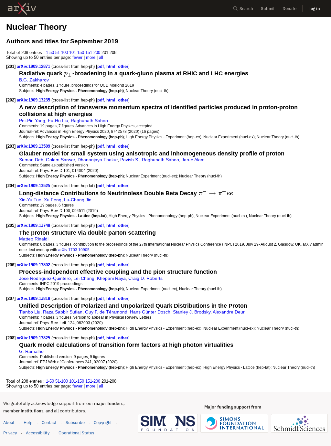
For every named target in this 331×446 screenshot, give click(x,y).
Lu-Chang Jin (77, 199)
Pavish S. (129, 159)
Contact (49, 422)
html (110, 66)
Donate (289, 8)
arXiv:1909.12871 (34, 66)
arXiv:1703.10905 (74, 250)
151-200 (92, 52)
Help (28, 422)
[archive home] (22, 8)
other (123, 66)
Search (246, 8)
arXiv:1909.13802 (34, 264)
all (101, 57)
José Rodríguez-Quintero (45, 278)
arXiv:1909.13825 (34, 337)
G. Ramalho (31, 351)
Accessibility (37, 433)
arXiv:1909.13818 (34, 298)
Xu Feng (52, 199)
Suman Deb (31, 159)
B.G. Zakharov (34, 79)
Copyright (103, 422)
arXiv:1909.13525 (34, 185)
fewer (77, 57)
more (90, 57)
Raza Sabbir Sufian (62, 311)
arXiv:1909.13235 (34, 100)
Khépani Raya (111, 278)
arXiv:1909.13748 (34, 225)
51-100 (61, 52)
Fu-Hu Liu (58, 120)
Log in (314, 8)
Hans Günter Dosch (150, 311)
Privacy (10, 433)
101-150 (76, 52)
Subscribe (75, 422)
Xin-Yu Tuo (30, 199)
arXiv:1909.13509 (34, 146)
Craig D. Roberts (145, 278)
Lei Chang (83, 278)
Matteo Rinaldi (33, 238)
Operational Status (76, 433)
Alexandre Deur (229, 311)
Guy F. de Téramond (106, 311)
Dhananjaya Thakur (98, 159)
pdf (100, 66)
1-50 (50, 52)
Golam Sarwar (60, 159)
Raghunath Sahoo (89, 120)
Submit (268, 8)
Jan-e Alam (193, 159)
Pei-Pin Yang (32, 120)
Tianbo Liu (29, 311)
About (9, 422)
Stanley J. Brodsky (191, 311)
